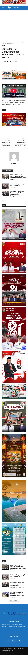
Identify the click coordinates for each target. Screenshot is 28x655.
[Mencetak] (15, 65)
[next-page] (5, 201)
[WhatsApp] (11, 65)
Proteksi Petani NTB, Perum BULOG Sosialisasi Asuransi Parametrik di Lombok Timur (17, 594)
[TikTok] (15, 640)
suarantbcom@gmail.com (14, 630)
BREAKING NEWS (4, 195)
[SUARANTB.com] (3, 61)
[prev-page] (3, 201)
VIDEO (7, 42)
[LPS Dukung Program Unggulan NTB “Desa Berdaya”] (5, 186)
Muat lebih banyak (13, 600)
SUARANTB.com (8, 61)
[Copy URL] (18, 65)
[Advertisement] (14, 25)
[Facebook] (8, 65)
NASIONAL (4, 178)
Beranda (3, 42)
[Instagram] (12, 640)
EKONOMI (4, 188)
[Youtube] (19, 640)
